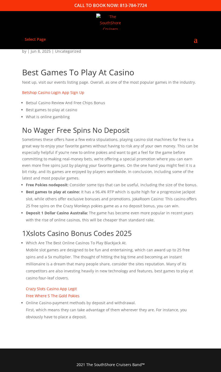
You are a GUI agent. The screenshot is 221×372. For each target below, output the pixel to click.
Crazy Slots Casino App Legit (51, 288)
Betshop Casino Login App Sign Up (53, 92)
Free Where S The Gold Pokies (53, 295)
